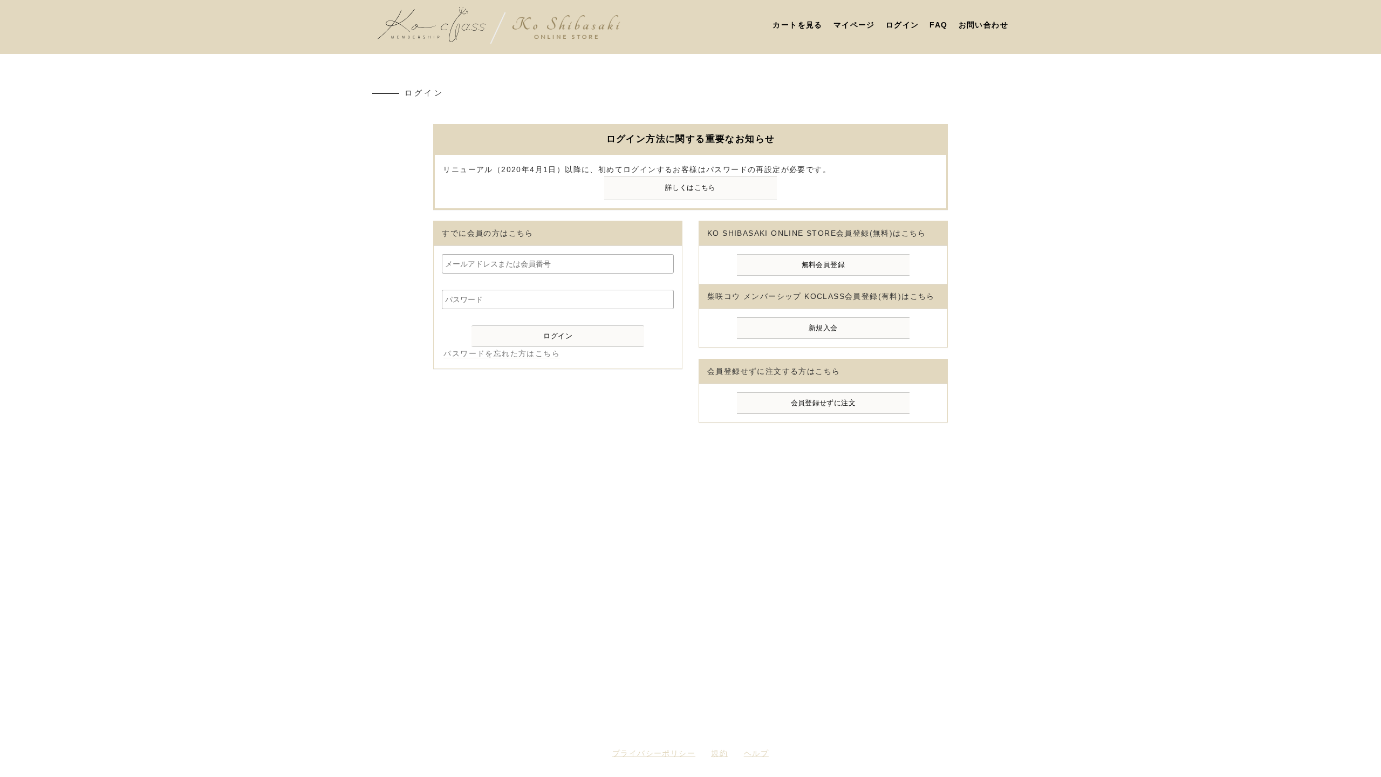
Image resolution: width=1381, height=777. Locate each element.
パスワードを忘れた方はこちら (501, 353)
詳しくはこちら (690, 187)
